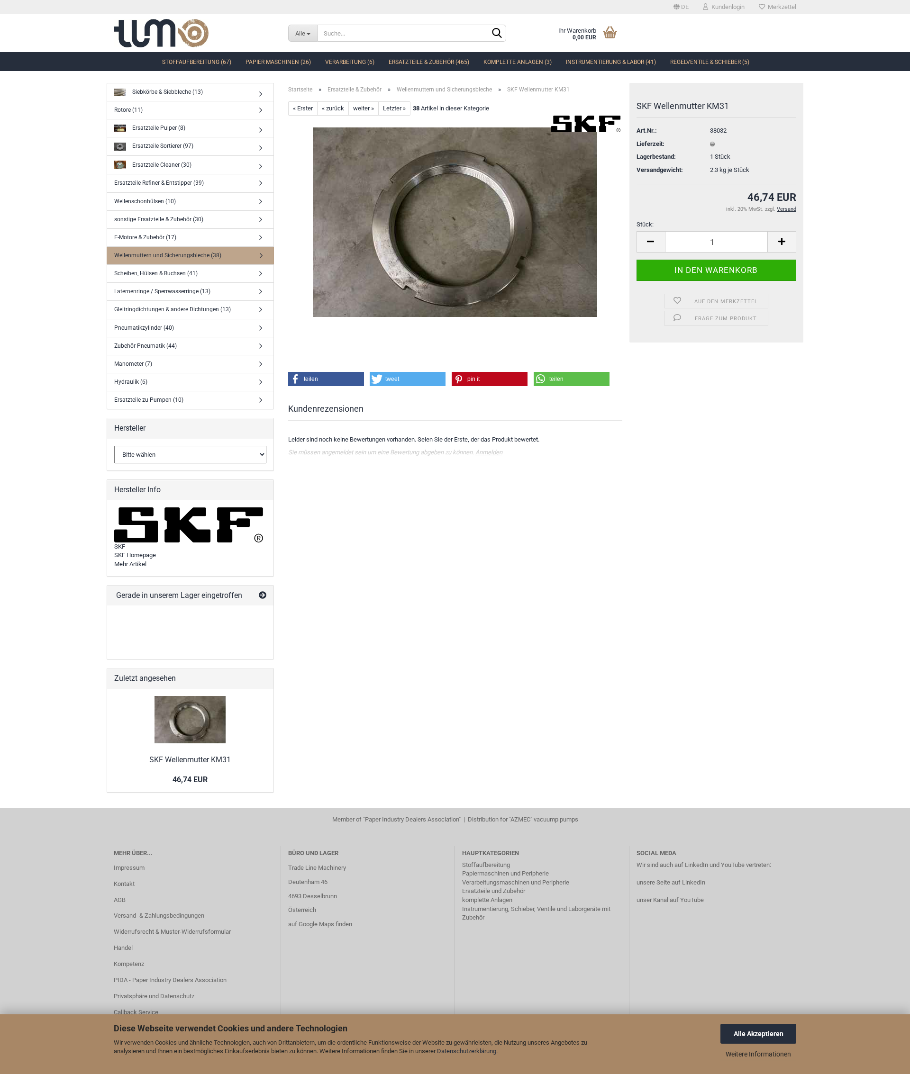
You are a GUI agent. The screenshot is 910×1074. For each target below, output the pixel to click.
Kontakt (124, 883)
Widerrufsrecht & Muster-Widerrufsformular (172, 931)
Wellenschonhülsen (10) (145, 201)
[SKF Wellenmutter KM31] (455, 222)
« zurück (333, 108)
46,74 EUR (190, 779)
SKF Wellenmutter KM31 (190, 759)
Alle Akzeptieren (758, 1034)
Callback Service (136, 1012)
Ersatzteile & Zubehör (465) (429, 62)
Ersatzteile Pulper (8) (158, 128)
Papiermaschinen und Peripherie (505, 873)
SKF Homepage (135, 555)
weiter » (363, 108)
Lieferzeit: (650, 143)
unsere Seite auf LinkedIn (671, 882)
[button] (326, 379)
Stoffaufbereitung (486, 864)
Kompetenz (129, 963)
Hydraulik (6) (130, 382)
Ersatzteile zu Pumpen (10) (148, 400)
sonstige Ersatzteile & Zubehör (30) (158, 219)
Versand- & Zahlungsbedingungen (159, 915)
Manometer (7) (133, 364)
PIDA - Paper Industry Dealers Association (170, 980)
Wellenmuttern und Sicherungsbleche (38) (167, 255)
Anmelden (488, 452)
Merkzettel (780, 6)
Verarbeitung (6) (349, 62)
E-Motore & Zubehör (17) (145, 237)
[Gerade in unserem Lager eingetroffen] (262, 595)
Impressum (129, 867)
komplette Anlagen (487, 899)
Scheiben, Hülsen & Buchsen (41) (156, 273)
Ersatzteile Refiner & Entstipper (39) (159, 183)
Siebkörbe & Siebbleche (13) (167, 92)
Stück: (645, 224)
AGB (120, 899)
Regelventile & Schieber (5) (709, 62)
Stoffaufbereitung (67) (196, 62)
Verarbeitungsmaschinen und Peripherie (515, 882)
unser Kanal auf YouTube (670, 899)
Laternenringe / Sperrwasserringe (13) (162, 291)
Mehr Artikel (130, 564)
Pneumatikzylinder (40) (144, 328)
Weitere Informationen (758, 1054)
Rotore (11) (128, 110)
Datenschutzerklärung (466, 1051)
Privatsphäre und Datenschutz (154, 996)
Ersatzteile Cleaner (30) (161, 164)
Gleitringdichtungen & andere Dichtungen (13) (172, 309)
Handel (123, 947)
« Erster (303, 108)
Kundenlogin (727, 6)
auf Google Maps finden (320, 924)
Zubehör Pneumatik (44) (145, 346)
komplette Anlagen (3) (517, 62)
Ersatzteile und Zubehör (493, 890)
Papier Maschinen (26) (278, 62)
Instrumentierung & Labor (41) (611, 62)
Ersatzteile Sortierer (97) (162, 146)
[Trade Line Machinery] (194, 33)
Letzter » (394, 108)
